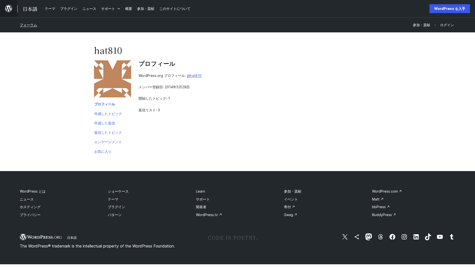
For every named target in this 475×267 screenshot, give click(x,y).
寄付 (289, 207)
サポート (203, 199)
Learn (200, 191)
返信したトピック (108, 132)
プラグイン (116, 207)
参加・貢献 (292, 191)
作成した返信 (104, 123)
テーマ (113, 199)
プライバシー (30, 215)
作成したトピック (108, 113)
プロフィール (104, 104)
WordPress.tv (209, 215)
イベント (291, 199)
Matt (378, 199)
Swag (290, 215)
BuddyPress (384, 215)
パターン (115, 215)
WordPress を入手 (449, 8)
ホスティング (30, 207)
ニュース (27, 199)
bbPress (381, 207)
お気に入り (103, 151)
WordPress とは (33, 191)
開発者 (201, 207)
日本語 (72, 238)
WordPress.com (387, 191)
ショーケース (118, 191)
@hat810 (194, 75)
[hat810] (112, 79)
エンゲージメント (108, 142)
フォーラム (28, 25)
